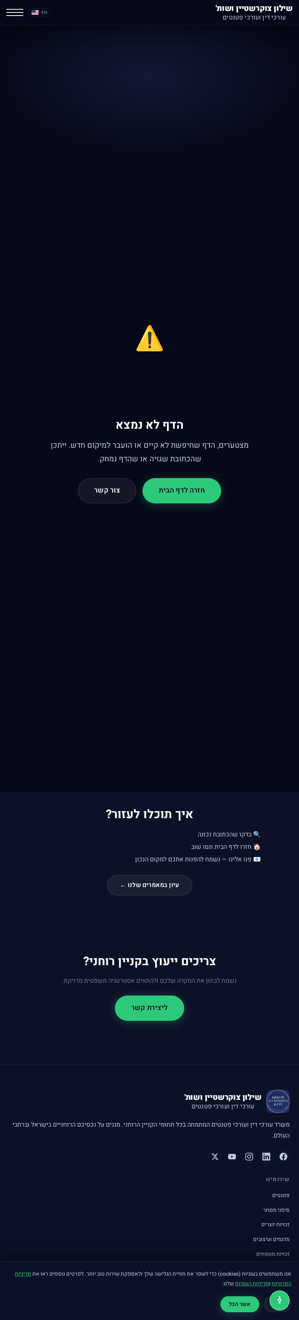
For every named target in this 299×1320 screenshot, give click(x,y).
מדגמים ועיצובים (271, 1239)
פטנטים (281, 1195)
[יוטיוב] (232, 1156)
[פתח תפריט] (14, 12)
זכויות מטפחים (273, 1254)
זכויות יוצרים (275, 1224)
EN (44, 12)
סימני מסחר (276, 1210)
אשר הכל (240, 1304)
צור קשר (107, 490)
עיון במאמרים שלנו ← (149, 885)
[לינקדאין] (266, 1156)
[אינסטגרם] (249, 1156)
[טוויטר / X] (215, 1156)
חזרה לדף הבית (181, 490)
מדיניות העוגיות (252, 1284)
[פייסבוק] (283, 1156)
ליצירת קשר (149, 1008)
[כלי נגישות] (279, 1300)
